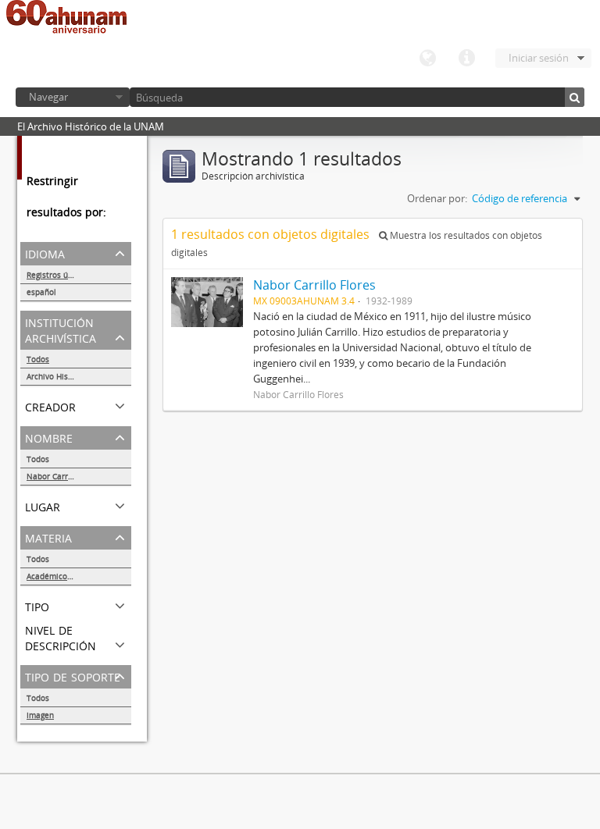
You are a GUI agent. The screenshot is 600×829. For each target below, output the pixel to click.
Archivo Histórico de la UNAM (79, 376)
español (41, 291)
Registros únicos (57, 274)
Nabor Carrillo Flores (66, 476)
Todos (38, 359)
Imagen (40, 715)
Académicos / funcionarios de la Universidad (79, 576)
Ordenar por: (437, 198)
